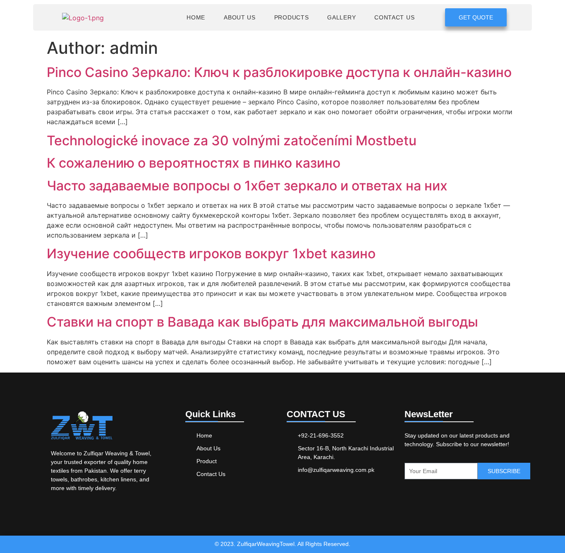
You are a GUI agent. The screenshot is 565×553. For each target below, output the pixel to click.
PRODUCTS (291, 17)
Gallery (341, 17)
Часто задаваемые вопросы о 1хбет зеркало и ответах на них (247, 186)
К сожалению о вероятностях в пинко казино (193, 163)
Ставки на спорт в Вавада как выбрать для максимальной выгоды (262, 322)
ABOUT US (240, 17)
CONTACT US (394, 17)
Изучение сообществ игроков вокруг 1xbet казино (211, 253)
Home (196, 17)
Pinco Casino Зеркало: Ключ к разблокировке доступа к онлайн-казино (279, 72)
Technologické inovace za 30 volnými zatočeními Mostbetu (232, 140)
